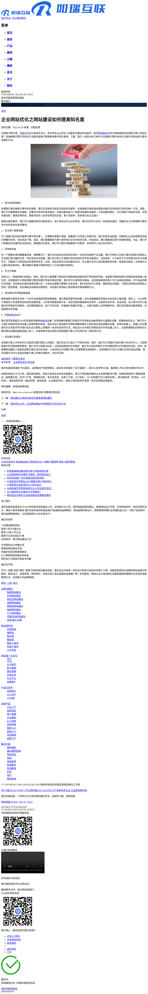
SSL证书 (11, 694)
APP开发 (11, 650)
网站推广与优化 (9, 656)
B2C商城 (11, 721)
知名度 (31, 362)
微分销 (10, 636)
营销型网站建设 (15, 606)
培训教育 (11, 768)
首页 (9, 32)
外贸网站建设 (14, 596)
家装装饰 (11, 761)
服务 (9, 39)
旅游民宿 (11, 779)
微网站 (10, 633)
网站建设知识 (22, 462)
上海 (9, 583)
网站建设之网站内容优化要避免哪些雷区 (31, 398)
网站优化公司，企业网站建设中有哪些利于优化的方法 (38, 404)
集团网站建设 (14, 592)
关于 (9, 78)
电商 (9, 758)
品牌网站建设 (14, 603)
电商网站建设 (14, 609)
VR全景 (11, 698)
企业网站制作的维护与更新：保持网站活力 (29, 474)
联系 (9, 85)
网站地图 (5, 802)
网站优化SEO (37, 462)
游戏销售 (11, 724)
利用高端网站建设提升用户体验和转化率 (28, 471)
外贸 (9, 772)
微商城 (10, 639)
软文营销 (11, 668)
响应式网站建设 (15, 599)
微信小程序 (12, 643)
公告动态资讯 (8, 462)
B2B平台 (11, 678)
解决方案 (5, 744)
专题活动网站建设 (16, 616)
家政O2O (11, 731)
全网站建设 (7, 589)
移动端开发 (7, 626)
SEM (9, 661)
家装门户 (11, 738)
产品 (9, 45)
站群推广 (11, 682)
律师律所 (11, 747)
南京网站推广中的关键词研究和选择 (25, 478)
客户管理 (11, 714)
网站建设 (102, 133)
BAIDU (14, 802)
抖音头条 (11, 675)
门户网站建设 (14, 613)
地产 (9, 775)
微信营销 (11, 671)
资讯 (9, 72)
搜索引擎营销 (51, 462)
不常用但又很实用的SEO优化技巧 (24, 485)
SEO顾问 (11, 664)
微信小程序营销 (67, 462)
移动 (44, 320)
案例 (9, 52)
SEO (59, 133)
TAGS (30, 802)
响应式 (12, 315)
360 (21, 802)
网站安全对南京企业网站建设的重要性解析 (29, 495)
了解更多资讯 (18, 359)
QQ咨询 (5, 893)
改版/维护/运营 (14, 620)
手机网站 (11, 629)
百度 (22, 133)
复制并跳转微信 (9, 989)
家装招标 (11, 710)
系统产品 (5, 704)
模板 (9, 65)
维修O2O (11, 728)
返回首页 (5, 359)
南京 (4, 583)
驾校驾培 (11, 754)
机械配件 (11, 765)
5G (24, 802)
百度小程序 (12, 646)
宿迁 (15, 583)
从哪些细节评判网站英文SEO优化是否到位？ (30, 488)
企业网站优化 (20, 362)
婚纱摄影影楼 (14, 751)
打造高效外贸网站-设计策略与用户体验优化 (29, 481)
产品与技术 (7, 687)
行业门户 (11, 707)
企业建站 (11, 717)
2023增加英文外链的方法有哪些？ (24, 492)
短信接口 (11, 691)
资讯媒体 (11, 735)
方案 (9, 59)
